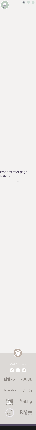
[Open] (33, 2)
